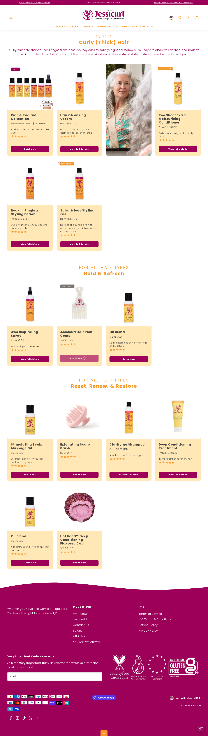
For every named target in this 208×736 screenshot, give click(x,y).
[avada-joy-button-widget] (200, 728)
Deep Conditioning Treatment (175, 446)
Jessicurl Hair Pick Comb (76, 334)
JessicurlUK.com (84, 619)
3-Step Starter (66, 26)
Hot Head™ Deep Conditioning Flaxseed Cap (74, 540)
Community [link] (106, 26)
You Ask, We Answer (86, 642)
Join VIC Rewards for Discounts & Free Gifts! (173, 2)
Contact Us (81, 625)
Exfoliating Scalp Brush (75, 446)
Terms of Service (150, 614)
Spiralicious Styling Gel (77, 212)
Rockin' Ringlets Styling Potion (25, 212)
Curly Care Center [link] (136, 26)
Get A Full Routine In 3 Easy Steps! (34, 2)
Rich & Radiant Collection (24, 117)
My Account (81, 614)
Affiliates (79, 636)
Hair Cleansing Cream (73, 117)
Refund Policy (148, 625)
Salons (77, 630)
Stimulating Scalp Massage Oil (27, 446)
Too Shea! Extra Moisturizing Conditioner (172, 119)
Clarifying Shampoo (127, 444)
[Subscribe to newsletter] (98, 676)
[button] (11, 17)
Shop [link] (87, 26)
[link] (171, 18)
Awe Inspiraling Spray (24, 334)
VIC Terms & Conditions (155, 619)
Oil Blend (117, 332)
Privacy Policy (148, 630)
